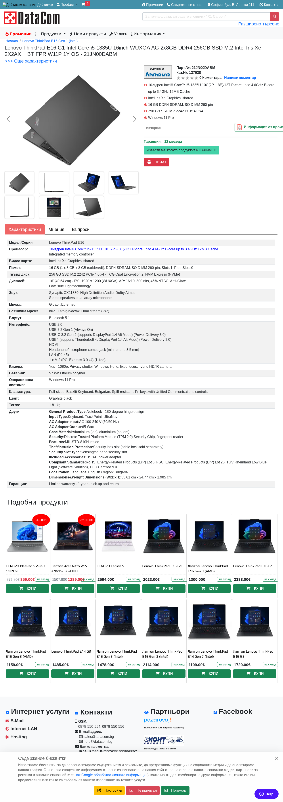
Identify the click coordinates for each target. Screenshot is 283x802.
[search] (274, 16)
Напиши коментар (240, 78)
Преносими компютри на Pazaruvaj (164, 727)
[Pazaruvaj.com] (164, 721)
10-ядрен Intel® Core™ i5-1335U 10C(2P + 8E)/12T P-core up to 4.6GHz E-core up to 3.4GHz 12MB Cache (133, 249)
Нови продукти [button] (89, 33)
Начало (12, 41)
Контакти (271, 5)
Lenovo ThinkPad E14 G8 (71, 651)
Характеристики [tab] (24, 229)
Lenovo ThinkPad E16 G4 (162, 566)
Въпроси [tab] (81, 229)
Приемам (177, 790)
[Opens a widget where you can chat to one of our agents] (266, 794)
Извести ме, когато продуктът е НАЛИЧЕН (181, 150)
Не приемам (145, 790)
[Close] (276, 758)
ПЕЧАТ (158, 162)
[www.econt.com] (164, 740)
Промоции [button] (20, 33)
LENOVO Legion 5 (110, 566)
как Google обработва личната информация (111, 775)
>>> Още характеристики (31, 61)
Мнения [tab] (56, 229)
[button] (67, 4)
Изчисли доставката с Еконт (160, 748)
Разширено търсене (258, 23)
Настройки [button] (111, 790)
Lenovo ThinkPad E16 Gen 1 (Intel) (50, 41)
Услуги (120, 33)
